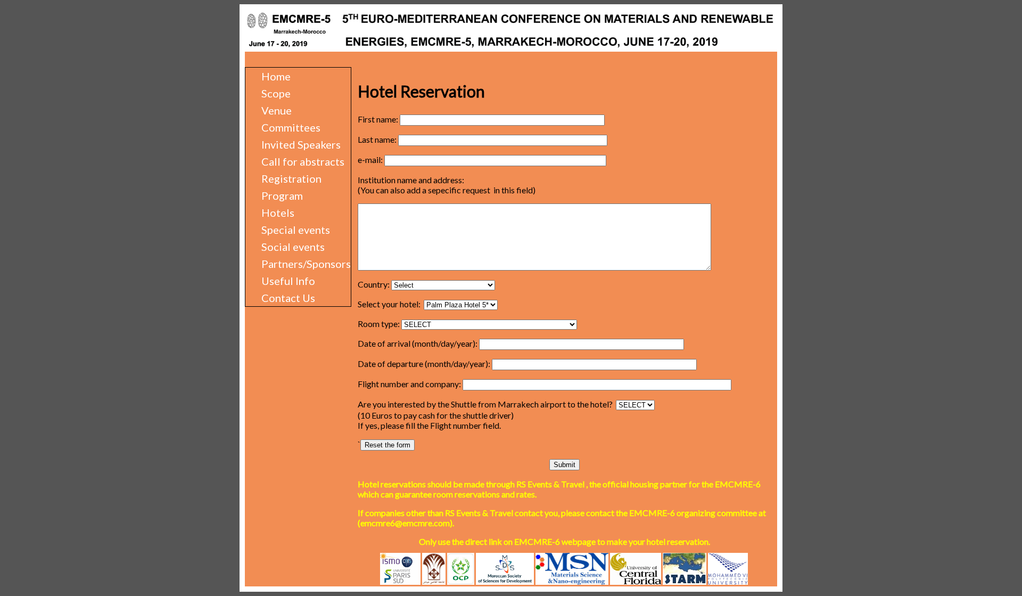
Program (282, 195)
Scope (276, 93)
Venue (276, 110)
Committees (290, 127)
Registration (291, 178)
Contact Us (288, 297)
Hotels (277, 212)
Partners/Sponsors (306, 263)
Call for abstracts (302, 161)
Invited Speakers (301, 144)
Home (276, 76)
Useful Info (288, 280)
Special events (295, 229)
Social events (293, 246)
